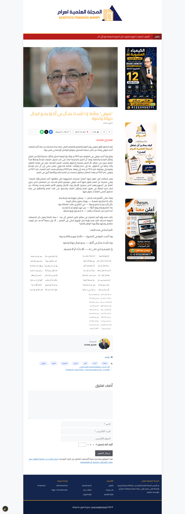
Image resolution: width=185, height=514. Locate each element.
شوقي (43, 363)
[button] (26, 29)
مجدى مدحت (90, 344)
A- (109, 132)
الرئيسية (151, 29)
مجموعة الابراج (38, 29)
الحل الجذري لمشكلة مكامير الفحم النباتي (94, 366)
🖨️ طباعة (95, 132)
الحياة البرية (97, 29)
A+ (104, 132)
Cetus (105, 363)
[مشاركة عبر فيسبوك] (51, 132)
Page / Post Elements (59, 490)
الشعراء (64, 363)
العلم (54, 363)
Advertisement (62, 485)
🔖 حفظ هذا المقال (81, 132)
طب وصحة (72, 29)
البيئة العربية (87, 494)
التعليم (109, 29)
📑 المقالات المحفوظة (63, 132)
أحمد (94, 363)
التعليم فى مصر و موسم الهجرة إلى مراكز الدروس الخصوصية (88, 369)
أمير (85, 363)
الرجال (76, 363)
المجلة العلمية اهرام (99, 507)
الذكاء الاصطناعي (56, 29)
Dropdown (42, 485)
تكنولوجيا (84, 29)
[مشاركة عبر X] (46, 132)
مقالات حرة (87, 490)
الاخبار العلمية (137, 29)
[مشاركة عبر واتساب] (42, 132)
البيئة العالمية (122, 29)
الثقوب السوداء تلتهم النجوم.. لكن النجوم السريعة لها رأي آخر (123, 37)
